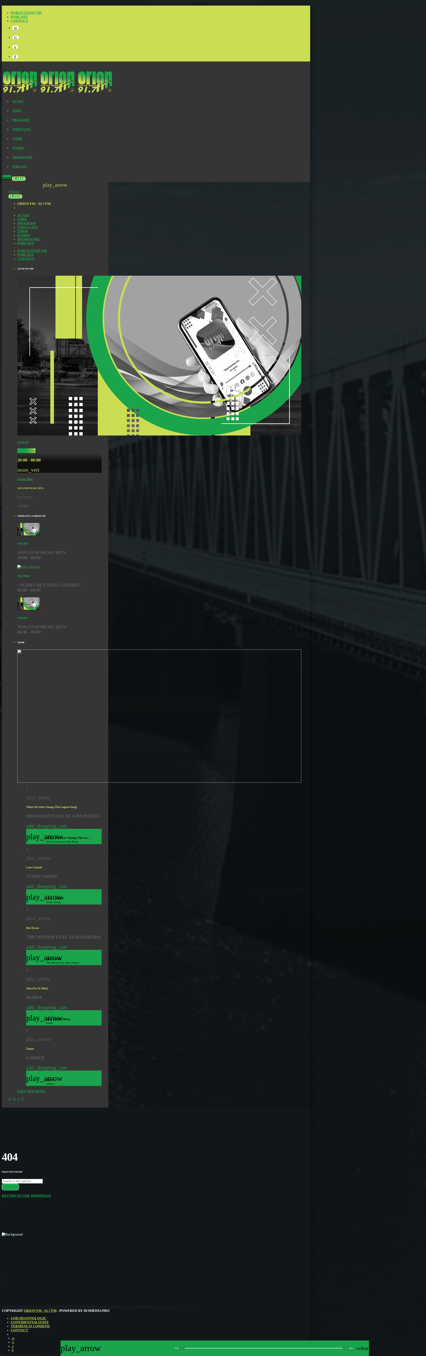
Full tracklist (31, 1091)
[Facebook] (15, 57)
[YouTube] (15, 28)
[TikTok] (15, 37)
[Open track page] (169, 1348)
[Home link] (57, 91)
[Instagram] (15, 47)
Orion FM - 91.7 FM (40, 1311)
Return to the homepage (26, 1196)
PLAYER (18, 178)
